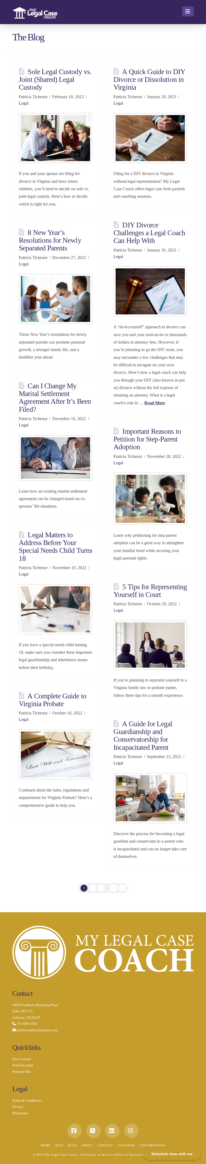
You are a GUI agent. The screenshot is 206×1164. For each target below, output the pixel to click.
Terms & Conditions (27, 1100)
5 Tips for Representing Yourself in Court (150, 591)
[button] (188, 11)
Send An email (22, 1065)
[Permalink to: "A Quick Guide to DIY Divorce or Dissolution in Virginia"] (150, 138)
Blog (72, 1145)
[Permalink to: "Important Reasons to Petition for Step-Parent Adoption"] (150, 499)
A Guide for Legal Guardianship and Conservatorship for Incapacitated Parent (142, 735)
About (87, 1145)
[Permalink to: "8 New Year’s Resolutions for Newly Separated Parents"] (55, 299)
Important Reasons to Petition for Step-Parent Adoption (147, 439)
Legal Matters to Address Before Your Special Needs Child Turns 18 (55, 546)
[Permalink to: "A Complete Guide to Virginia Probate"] (55, 755)
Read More (154, 403)
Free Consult (21, 1059)
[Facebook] (74, 1131)
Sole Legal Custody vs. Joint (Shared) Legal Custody (55, 80)
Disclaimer (20, 1113)
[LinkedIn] (112, 1131)
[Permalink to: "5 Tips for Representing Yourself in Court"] (150, 645)
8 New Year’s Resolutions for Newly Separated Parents (50, 240)
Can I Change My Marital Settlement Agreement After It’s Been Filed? (55, 397)
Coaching (126, 1145)
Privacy (17, 1107)
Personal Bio (21, 1072)
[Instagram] (131, 1131)
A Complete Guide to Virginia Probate (52, 700)
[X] (93, 1131)
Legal (23, 103)
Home (46, 1145)
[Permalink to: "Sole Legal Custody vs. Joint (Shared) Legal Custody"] (55, 138)
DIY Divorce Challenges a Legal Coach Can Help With (149, 233)
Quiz (59, 1145)
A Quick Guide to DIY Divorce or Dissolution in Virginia (149, 80)
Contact (105, 1145)
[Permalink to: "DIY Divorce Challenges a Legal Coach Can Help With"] (150, 291)
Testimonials (152, 1145)
